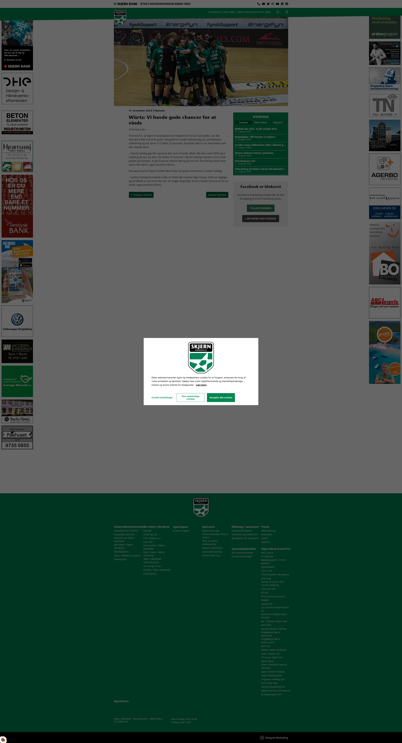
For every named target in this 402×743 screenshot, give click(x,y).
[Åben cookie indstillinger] (3, 739)
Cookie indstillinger (162, 397)
